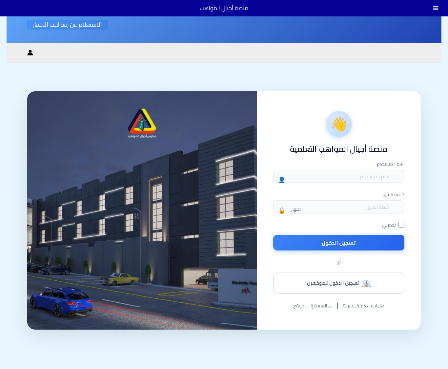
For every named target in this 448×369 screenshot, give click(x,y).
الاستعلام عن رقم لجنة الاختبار (67, 25)
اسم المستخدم (390, 164)
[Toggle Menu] (436, 8)
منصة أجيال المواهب (224, 8)
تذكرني (389, 225)
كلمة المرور (393, 194)
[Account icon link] (30, 52)
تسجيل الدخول (339, 243)
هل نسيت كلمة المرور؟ (363, 305)
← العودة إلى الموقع (312, 305)
